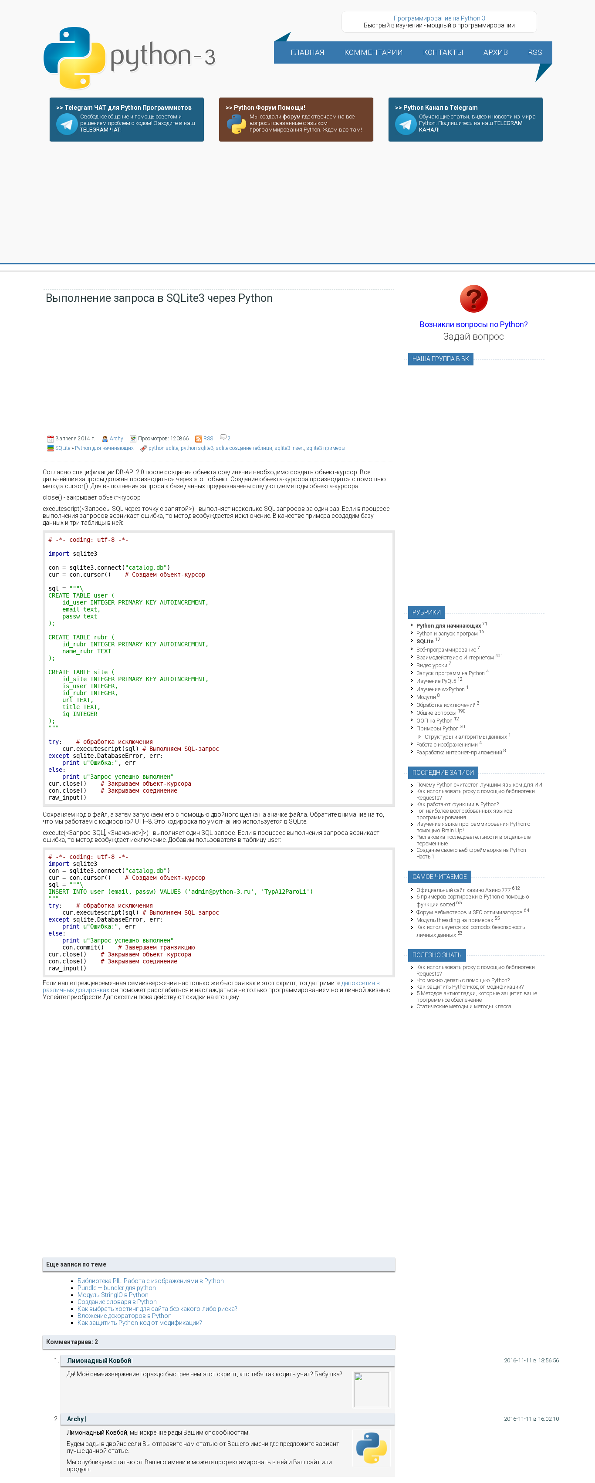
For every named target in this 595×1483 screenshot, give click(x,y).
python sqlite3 (197, 448)
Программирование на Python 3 (439, 18)
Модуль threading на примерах (454, 920)
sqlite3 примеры (326, 448)
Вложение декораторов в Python (125, 1315)
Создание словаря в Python (117, 1301)
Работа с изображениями (447, 744)
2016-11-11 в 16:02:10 (531, 1418)
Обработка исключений (446, 705)
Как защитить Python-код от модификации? (140, 1322)
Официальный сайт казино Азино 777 (463, 890)
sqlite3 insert (289, 448)
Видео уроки (431, 665)
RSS (208, 439)
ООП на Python (434, 720)
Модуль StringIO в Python (113, 1294)
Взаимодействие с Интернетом (455, 657)
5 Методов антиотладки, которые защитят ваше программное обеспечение (476, 996)
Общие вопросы (436, 712)
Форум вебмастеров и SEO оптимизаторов (469, 912)
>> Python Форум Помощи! (265, 107)
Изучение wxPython (440, 689)
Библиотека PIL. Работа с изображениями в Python (151, 1280)
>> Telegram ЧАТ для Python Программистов (124, 107)
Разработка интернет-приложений (459, 752)
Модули (426, 697)
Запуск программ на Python (450, 673)
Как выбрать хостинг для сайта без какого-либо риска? (157, 1308)
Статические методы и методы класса (463, 1006)
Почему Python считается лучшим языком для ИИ (479, 784)
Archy (116, 439)
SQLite (62, 448)
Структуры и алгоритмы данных (466, 736)
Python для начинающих (104, 448)
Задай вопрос (473, 336)
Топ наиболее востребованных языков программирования (464, 814)
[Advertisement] (297, 203)
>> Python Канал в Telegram (436, 107)
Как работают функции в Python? (457, 804)
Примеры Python (437, 729)
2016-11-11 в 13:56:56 (531, 1360)
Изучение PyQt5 (436, 681)
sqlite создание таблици (244, 448)
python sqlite (163, 448)
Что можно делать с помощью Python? (463, 980)
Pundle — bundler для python (117, 1287)
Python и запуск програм (447, 633)
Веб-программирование (446, 649)
